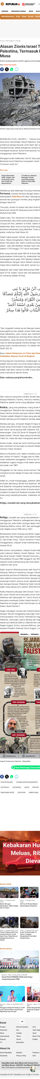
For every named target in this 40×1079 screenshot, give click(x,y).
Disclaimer (3, 1056)
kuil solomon (5, 787)
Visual (18, 1039)
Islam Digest (10, 41)
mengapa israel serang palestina (27, 782)
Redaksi (19, 1052)
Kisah (18, 16)
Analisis (19, 1033)
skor (31, 11)
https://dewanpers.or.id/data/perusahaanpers (18, 1067)
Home (2, 41)
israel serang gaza (7, 782)
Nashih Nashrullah (10, 65)
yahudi (26, 787)
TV (1, 1042)
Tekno (18, 1036)
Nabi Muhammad (7, 16)
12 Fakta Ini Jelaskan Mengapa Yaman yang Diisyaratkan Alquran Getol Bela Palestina (29, 179)
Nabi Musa (17, 196)
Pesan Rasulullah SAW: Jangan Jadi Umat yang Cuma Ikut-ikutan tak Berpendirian (8, 179)
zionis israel (21, 792)
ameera (4, 11)
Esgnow (3, 1039)
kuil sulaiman (17, 787)
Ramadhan (20, 1042)
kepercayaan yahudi (7, 792)
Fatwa (24, 16)
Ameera (3, 1027)
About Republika (6, 1052)
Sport (34, 1033)
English (35, 1039)
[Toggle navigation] (2, 4)
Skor (34, 1027)
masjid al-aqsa (33, 792)
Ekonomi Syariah (18, 11)
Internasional (4, 1036)
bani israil (35, 787)
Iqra (17, 1030)
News (2, 1033)
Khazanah (3, 1030)
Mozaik (31, 16)
